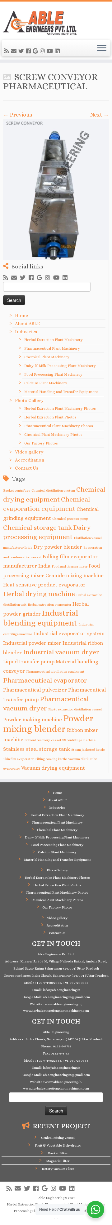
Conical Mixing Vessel (58, 1138)
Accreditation (29, 460)
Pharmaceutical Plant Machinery (52, 348)
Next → (99, 115)
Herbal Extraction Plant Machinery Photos (60, 408)
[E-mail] (14, 51)
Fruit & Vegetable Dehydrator (58, 1145)
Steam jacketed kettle (88, 749)
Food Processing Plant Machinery (53, 374)
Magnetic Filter (58, 1161)
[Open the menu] (101, 48)
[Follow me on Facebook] (29, 51)
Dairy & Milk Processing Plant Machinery (60, 366)
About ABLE (27, 323)
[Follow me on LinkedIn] (58, 51)
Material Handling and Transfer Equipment (61, 392)
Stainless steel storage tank (36, 749)
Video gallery (29, 452)
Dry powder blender (58, 547)
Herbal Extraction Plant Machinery (53, 340)
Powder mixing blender (48, 723)
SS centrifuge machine (79, 740)
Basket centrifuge (16, 490)
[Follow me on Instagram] (43, 51)
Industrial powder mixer (32, 643)
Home (21, 315)
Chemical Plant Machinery (46, 357)
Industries (26, 331)
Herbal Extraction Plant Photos (50, 417)
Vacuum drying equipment (53, 768)
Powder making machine (32, 720)
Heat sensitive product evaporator (44, 585)
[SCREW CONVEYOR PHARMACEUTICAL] (56, 189)
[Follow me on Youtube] (51, 51)
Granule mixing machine (74, 575)
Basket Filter (58, 1153)
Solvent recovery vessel (43, 740)
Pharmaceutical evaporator (45, 680)
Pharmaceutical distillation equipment (55, 671)
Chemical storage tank (37, 527)
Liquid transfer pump (28, 662)
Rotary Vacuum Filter (58, 1169)
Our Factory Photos (41, 443)
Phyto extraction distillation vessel (75, 709)
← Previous (17, 115)
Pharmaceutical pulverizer (35, 690)
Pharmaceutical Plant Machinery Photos (58, 426)
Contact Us (26, 468)
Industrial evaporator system (69, 633)
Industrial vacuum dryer (61, 652)
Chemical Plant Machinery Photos (53, 434)
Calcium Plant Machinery (45, 383)
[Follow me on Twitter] (22, 51)
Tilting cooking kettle (51, 759)
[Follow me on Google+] (36, 51)
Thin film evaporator (18, 759)
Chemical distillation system (53, 490)
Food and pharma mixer (69, 566)
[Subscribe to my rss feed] (7, 51)
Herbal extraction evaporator (49, 604)
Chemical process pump (70, 518)
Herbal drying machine (39, 594)
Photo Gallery (29, 400)
